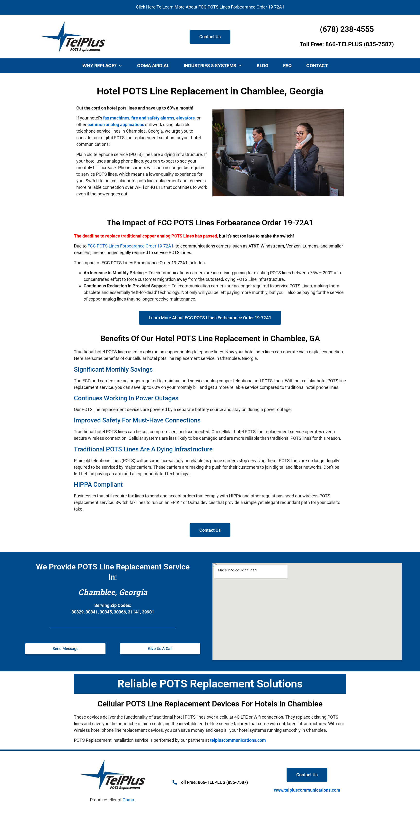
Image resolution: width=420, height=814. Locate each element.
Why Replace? (99, 65)
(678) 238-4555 (347, 29)
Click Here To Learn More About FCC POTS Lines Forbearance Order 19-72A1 (210, 6)
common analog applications (116, 124)
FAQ (287, 65)
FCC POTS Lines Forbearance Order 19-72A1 (131, 245)
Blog (263, 65)
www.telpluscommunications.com (307, 790)
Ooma (128, 799)
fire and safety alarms (152, 117)
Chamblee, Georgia (112, 592)
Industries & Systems (210, 65)
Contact (317, 65)
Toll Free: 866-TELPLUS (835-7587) (347, 44)
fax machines (116, 117)
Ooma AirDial (153, 65)
